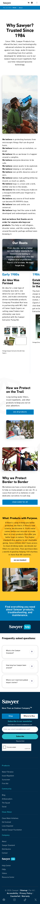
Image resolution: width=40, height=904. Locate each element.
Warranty (26, 896)
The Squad (6, 803)
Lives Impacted (7, 826)
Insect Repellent (8, 776)
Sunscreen (6, 780)
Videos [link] (4, 873)
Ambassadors (7, 799)
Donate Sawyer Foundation (12, 830)
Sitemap (23, 891)
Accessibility (12, 893)
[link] (7, 3)
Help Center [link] (6, 866)
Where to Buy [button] (29, 716)
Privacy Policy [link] (26, 893)
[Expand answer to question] (32, 651)
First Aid (5, 784)
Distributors (6, 849)
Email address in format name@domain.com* (20, 724)
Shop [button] (11, 716)
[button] (30, 2)
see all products (20, 412)
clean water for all (20, 502)
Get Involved (6, 822)
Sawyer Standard (8, 845)
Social (4, 807)
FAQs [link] (4, 869)
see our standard (20, 560)
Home (14, 8)
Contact (5, 853)
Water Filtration (7, 772)
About (4, 841)
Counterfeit (15, 896)
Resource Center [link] (8, 877)
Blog (3, 795)
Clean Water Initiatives (10, 818)
